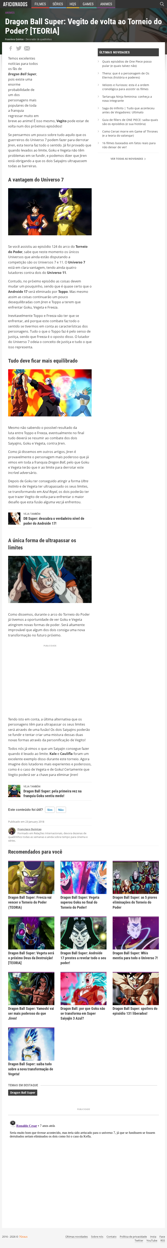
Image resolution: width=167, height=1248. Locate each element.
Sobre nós (97, 1236)
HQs (73, 4)
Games (88, 4)
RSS (162, 1240)
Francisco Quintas (29, 829)
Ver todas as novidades (127, 158)
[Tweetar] (19, 48)
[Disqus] (83, 1170)
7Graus (23, 1236)
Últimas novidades (76, 1236)
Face (162, 1236)
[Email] (27, 48)
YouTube (151, 1240)
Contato (111, 1236)
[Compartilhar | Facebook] (11, 48)
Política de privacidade (133, 1236)
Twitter (139, 1240)
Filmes (40, 4)
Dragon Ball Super (22, 1092)
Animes (106, 4)
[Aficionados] (15, 4)
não (61, 809)
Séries (58, 4)
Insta (153, 1236)
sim (49, 809)
